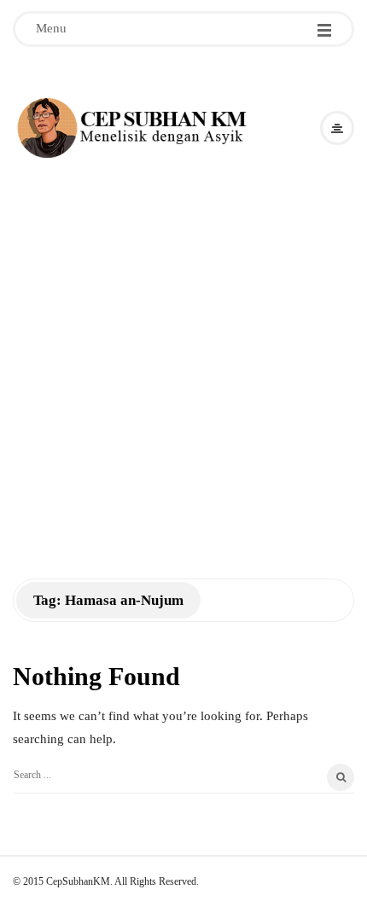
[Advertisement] (183, 354)
